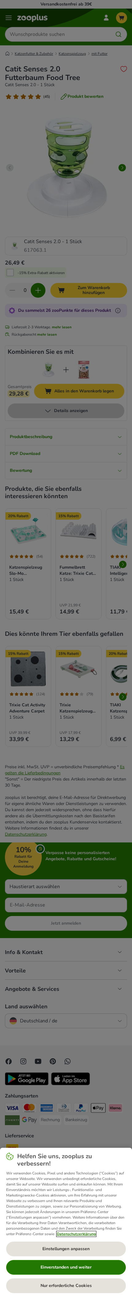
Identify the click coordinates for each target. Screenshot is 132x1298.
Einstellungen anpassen (66, 1249)
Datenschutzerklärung (76, 1233)
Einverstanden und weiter (66, 1267)
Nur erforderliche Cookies (66, 1285)
